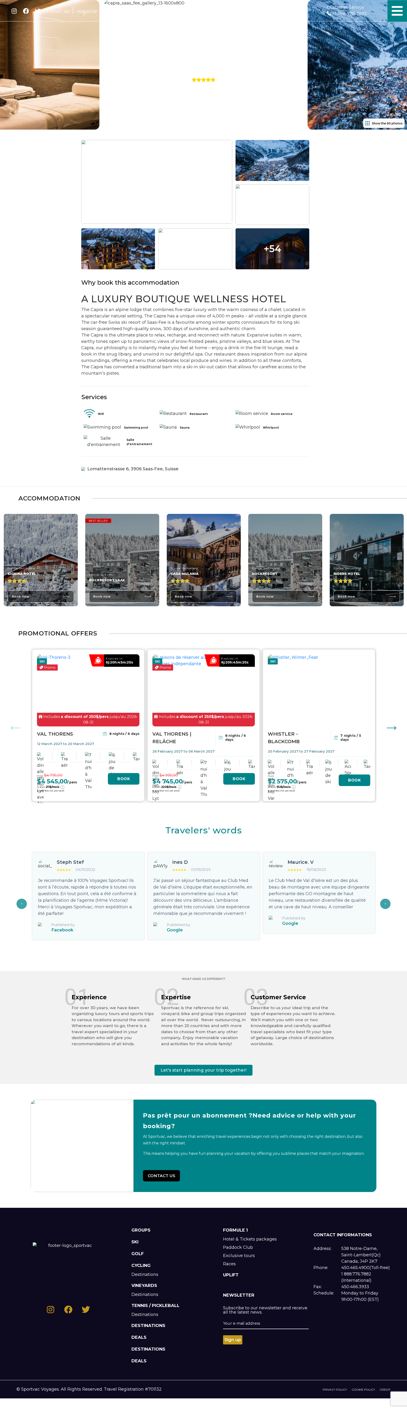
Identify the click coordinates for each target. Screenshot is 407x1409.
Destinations (144, 1274)
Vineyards (144, 1285)
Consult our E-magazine (72, 11)
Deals (139, 1337)
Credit (385, 1389)
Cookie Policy (363, 1389)
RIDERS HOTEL (347, 574)
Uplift (231, 1275)
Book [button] (123, 779)
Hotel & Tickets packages (250, 1239)
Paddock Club (238, 1247)
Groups (141, 1230)
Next (391, 725)
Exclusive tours (239, 1255)
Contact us (161, 1175)
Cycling (141, 1265)
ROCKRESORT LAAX (107, 580)
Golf (137, 1253)
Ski (134, 1242)
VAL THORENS (55, 734)
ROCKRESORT (264, 574)
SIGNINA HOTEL (22, 574)
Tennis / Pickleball (155, 1305)
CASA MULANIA (185, 574)
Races (229, 1263)
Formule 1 (235, 1230)
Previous (15, 725)
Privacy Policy (335, 1389)
